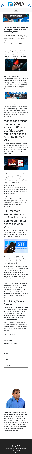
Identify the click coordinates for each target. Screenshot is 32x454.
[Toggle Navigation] (16, 10)
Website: (6, 359)
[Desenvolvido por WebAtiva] (16, 452)
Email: (6, 353)
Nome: (6, 347)
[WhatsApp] (2, 5)
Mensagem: (7, 365)
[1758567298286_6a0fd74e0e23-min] (16, 96)
